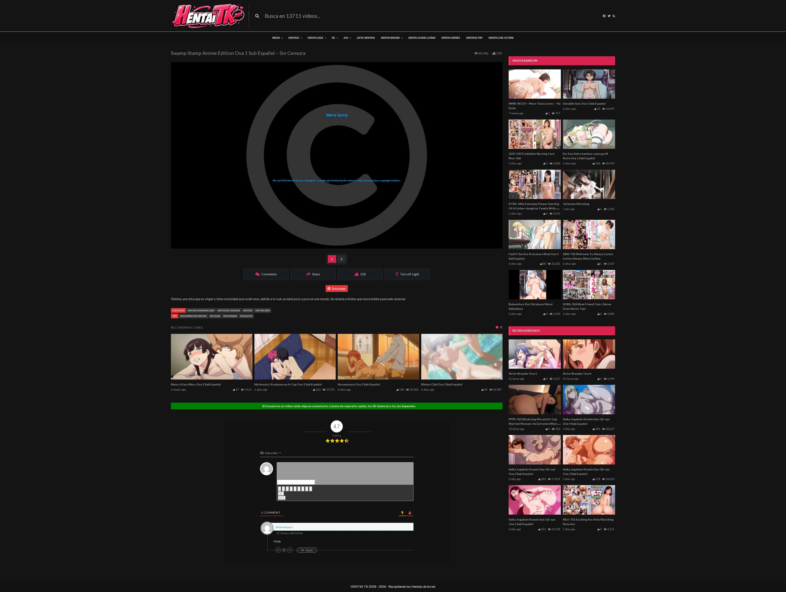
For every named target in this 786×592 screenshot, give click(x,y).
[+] (282, 497)
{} (281, 493)
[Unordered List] (299, 488)
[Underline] (287, 488)
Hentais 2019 (262, 310)
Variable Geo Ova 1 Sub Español (584, 103)
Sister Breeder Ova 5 (523, 373)
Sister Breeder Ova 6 (577, 373)
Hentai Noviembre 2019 (201, 310)
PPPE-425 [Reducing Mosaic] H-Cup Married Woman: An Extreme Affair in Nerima (534, 423)
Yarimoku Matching (576, 204)
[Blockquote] (303, 488)
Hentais (247, 310)
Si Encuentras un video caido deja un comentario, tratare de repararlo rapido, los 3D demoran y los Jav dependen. (339, 406)
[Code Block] (306, 488)
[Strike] (291, 488)
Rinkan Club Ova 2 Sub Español (441, 384)
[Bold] (279, 488)
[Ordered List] (295, 488)
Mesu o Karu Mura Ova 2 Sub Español (196, 384)
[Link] (310, 488)
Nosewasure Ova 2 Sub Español (359, 384)
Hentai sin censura (229, 310)
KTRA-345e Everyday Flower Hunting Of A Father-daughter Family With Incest (534, 208)
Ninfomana (230, 316)
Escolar (215, 316)
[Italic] (283, 488)
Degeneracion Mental (193, 316)
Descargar (339, 288)
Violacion (246, 316)
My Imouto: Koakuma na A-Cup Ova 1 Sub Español (288, 384)
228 (499, 53)
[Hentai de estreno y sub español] (209, 15)
